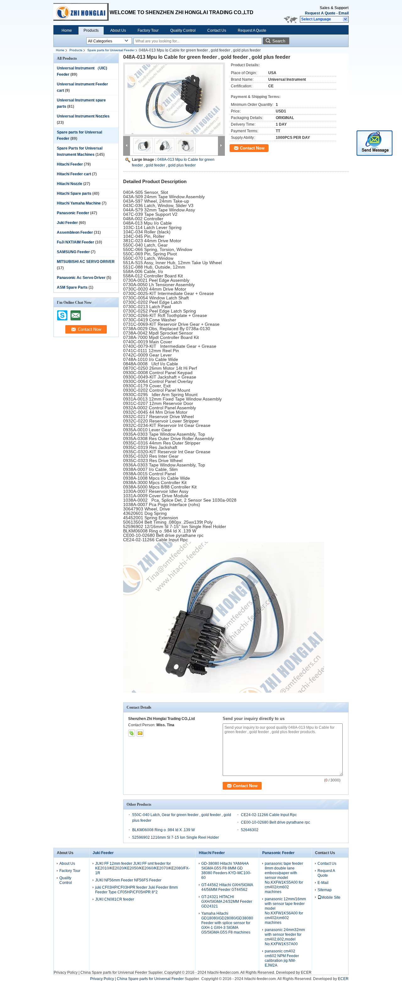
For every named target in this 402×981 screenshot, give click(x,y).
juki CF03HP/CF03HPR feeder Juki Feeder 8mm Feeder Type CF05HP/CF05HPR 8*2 (136, 889)
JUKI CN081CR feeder (114, 899)
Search (278, 41)
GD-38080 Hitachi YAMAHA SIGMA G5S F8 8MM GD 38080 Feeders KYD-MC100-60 (226, 870)
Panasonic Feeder (73, 213)
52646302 (249, 830)
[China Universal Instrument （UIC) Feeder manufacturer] (81, 12)
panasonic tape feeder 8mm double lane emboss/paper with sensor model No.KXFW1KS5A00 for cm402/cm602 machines (284, 877)
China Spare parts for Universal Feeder (113, 972)
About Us (118, 30)
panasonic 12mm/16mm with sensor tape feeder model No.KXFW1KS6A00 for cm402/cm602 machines (285, 911)
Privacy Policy (66, 972)
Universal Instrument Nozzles (83, 116)
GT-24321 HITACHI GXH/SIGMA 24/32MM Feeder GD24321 (226, 901)
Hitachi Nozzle (69, 184)
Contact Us (216, 30)
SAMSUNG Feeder (73, 252)
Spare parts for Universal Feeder (110, 50)
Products (91, 30)
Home (67, 30)
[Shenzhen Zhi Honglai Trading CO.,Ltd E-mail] (140, 733)
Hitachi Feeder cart (74, 174)
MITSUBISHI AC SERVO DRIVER (86, 261)
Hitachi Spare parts (74, 193)
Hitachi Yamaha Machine (79, 203)
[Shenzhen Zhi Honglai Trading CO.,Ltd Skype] (131, 733)
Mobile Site (330, 897)
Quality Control (183, 30)
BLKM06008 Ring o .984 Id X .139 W (163, 830)
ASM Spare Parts (72, 287)
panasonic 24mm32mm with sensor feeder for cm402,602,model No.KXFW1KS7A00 (285, 937)
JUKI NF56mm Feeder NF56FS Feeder (128, 880)
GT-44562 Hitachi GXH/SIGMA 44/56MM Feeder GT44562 (227, 887)
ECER (306, 972)
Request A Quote (320, 13)
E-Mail (323, 882)
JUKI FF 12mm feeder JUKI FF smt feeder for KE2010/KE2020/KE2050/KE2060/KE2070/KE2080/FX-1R (142, 868)
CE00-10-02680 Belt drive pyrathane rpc (275, 822)
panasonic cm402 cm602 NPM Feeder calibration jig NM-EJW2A (282, 958)
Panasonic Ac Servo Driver (81, 277)
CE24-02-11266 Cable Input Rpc (269, 815)
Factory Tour (148, 30)
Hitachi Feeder (70, 164)
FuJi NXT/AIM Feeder (75, 242)
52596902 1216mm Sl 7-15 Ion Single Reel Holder (175, 837)
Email (344, 13)
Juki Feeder (67, 223)
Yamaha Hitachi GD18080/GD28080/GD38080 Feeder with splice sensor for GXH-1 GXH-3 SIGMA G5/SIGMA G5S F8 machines (227, 923)
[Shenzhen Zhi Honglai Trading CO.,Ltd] (345, 19)
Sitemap (325, 890)
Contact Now (252, 148)
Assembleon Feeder (75, 232)
